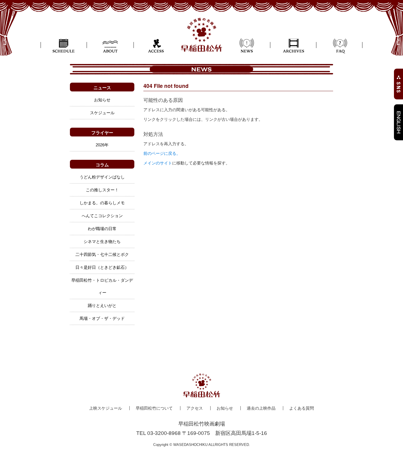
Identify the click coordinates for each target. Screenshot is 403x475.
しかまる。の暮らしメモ (102, 202)
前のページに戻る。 (161, 153)
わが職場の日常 (102, 228)
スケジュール (102, 112)
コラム (102, 164)
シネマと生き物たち (102, 241)
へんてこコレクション (102, 215)
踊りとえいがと (102, 305)
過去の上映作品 (261, 408)
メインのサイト (157, 163)
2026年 (102, 144)
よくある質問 (301, 408)
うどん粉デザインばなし (102, 177)
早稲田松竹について (154, 408)
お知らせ (102, 99)
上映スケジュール (105, 408)
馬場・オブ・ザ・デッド (102, 318)
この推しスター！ (102, 190)
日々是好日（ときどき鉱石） (102, 267)
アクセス (194, 408)
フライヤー (102, 132)
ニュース (102, 87)
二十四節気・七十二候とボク (102, 254)
